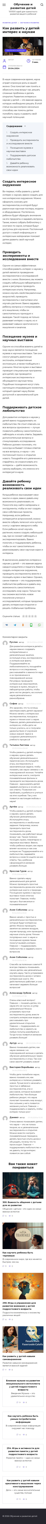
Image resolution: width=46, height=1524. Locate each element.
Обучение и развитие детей (23, 6)
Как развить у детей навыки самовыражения (19, 1358)
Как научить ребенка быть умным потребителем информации (23, 1419)
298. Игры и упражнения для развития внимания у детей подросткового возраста (19, 1306)
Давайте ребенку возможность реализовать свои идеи (20, 166)
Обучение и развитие (16, 50)
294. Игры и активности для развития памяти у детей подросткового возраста (23, 1451)
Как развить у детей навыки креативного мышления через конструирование (23, 1483)
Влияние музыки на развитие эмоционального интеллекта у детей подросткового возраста (23, 1385)
